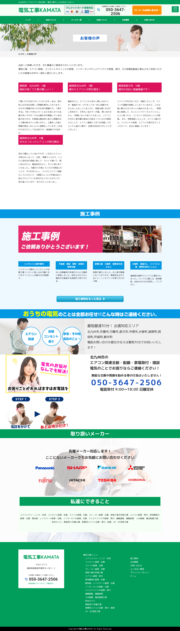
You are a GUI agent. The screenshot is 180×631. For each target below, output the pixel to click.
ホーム (133, 576)
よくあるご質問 (137, 569)
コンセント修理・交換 (95, 562)
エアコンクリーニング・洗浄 (98, 558)
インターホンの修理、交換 (97, 586)
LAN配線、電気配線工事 (96, 597)
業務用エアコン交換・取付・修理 (100, 607)
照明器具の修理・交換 (95, 579)
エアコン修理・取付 (94, 576)
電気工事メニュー (91, 554)
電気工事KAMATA (86, 629)
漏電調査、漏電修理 (94, 593)
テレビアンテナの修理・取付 (98, 590)
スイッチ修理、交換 (94, 565)
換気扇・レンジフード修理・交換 (100, 583)
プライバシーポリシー (140, 572)
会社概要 (134, 562)
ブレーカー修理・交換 (95, 569)
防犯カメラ (90, 600)
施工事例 (134, 558)
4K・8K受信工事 (92, 611)
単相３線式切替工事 (94, 572)
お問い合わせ (136, 565)
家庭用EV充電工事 (93, 604)
